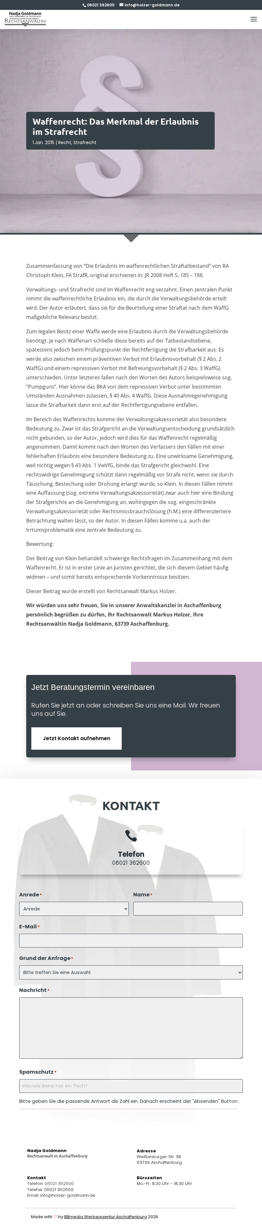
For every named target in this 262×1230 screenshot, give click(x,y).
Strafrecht (84, 142)
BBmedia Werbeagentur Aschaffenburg (105, 1217)
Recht (64, 142)
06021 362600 (131, 863)
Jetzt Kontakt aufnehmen (76, 738)
